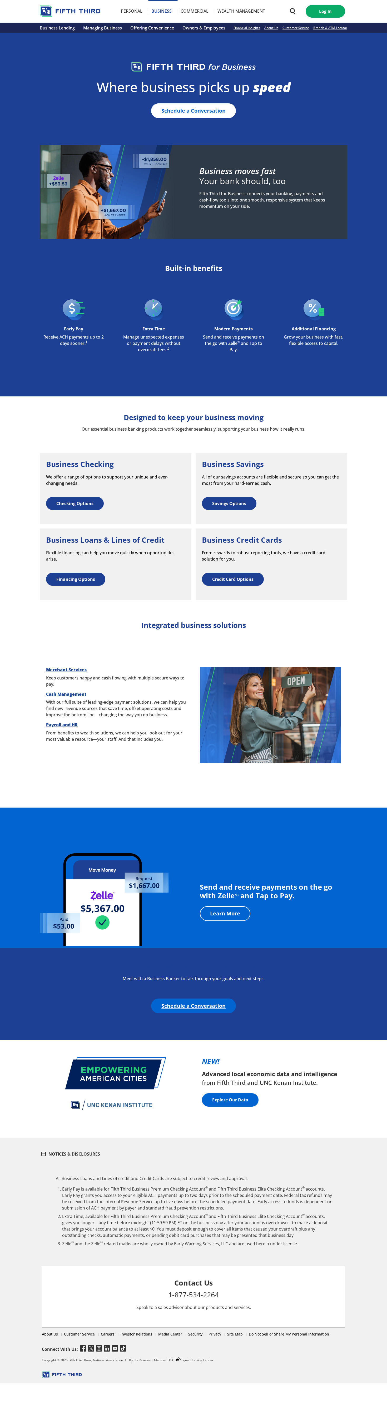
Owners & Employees (203, 28)
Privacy (215, 1334)
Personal (131, 11)
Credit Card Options (233, 579)
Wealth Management (241, 11)
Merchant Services (66, 670)
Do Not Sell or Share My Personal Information (289, 1334)
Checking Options (74, 503)
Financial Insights (247, 28)
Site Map (235, 1334)
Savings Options (229, 503)
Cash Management (66, 694)
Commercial (195, 11)
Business (161, 11)
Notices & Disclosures (73, 1154)
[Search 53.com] (291, 11)
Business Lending (57, 28)
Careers (108, 1334)
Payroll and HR (62, 725)
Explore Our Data (230, 1100)
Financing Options (75, 579)
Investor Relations (136, 1334)
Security (195, 1334)
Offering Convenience (152, 28)
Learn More (225, 913)
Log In (325, 11)
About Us (271, 28)
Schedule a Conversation (193, 110)
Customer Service (295, 28)
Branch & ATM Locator (330, 28)
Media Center (170, 1334)
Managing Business (102, 28)
